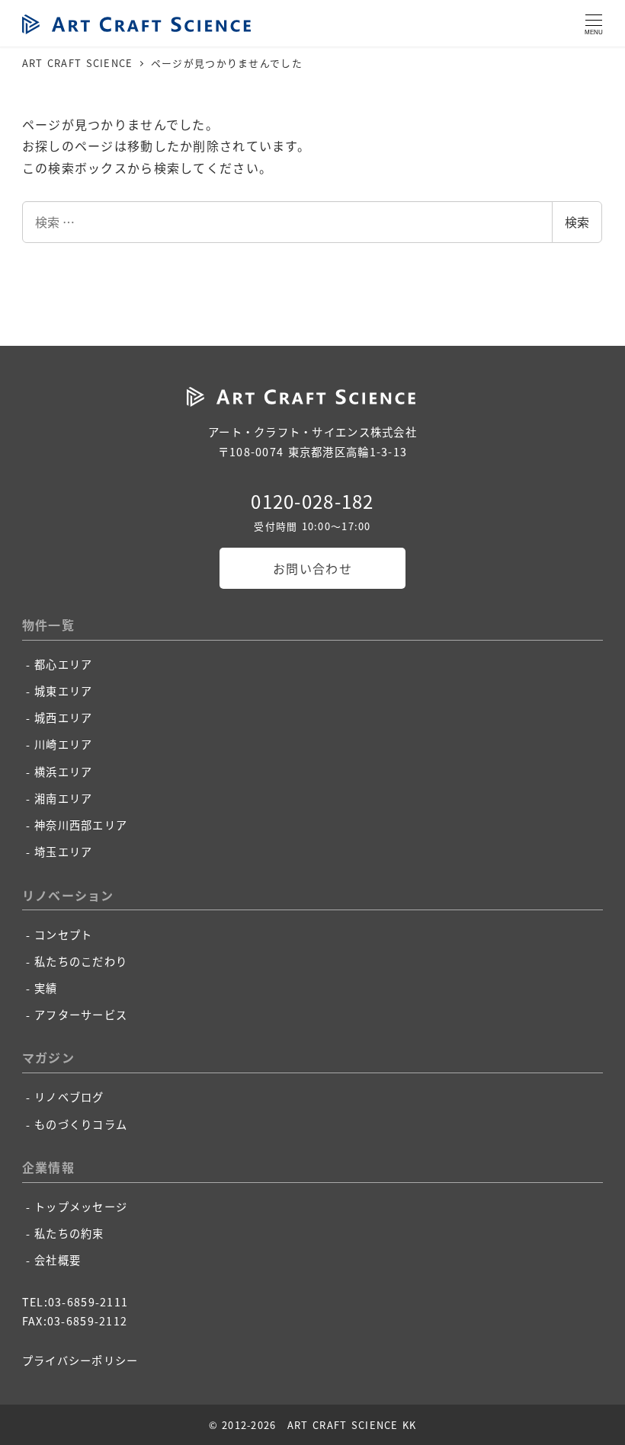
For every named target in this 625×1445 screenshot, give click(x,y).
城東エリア (63, 691)
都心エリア (63, 664)
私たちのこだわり (80, 961)
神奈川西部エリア (80, 825)
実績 (46, 988)
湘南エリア (63, 798)
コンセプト (63, 934)
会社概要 (57, 1260)
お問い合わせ (312, 568)
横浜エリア (63, 771)
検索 (577, 222)
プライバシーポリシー (80, 1360)
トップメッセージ (80, 1206)
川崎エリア (63, 744)
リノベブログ (69, 1097)
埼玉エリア (63, 851)
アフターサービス (80, 1014)
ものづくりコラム (80, 1124)
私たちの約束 (69, 1233)
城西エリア (63, 717)
